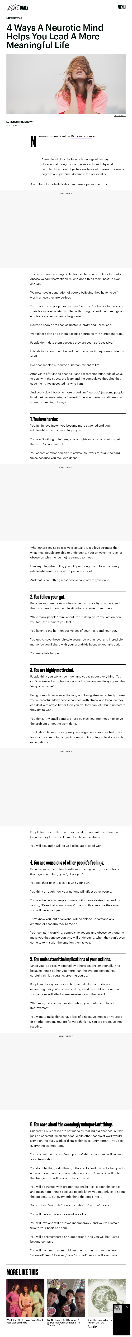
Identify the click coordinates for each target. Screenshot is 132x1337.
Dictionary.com (81, 136)
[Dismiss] (126, 1307)
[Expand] (116, 1307)
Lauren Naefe (120, 116)
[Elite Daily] (17, 7)
